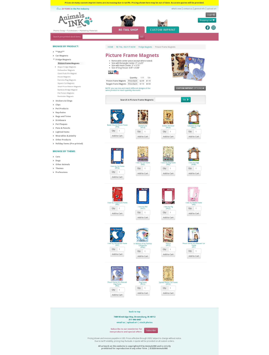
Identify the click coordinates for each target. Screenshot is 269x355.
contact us (187, 8)
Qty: (113, 130)
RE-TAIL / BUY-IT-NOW (125, 47)
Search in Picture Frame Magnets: (137, 100)
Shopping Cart (206, 20)
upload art (211, 8)
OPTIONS (189, 88)
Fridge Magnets (145, 47)
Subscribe (151, 330)
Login (210, 14)
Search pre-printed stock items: (67, 36)
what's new (176, 8)
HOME (110, 47)
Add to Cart (117, 135)
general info (199, 8)
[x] (53, 52)
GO (141, 36)
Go (184, 99)
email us (121, 322)
